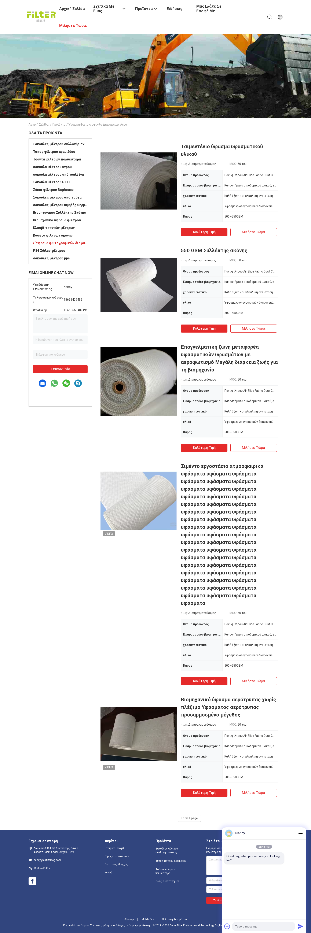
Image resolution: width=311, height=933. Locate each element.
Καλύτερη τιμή (204, 232)
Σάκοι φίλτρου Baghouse (53, 190)
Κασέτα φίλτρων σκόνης (53, 235)
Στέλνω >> (220, 900)
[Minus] (300, 833)
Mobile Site (148, 919)
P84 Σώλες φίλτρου (49, 251)
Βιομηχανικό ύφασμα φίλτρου (57, 220)
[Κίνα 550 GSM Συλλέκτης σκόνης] (138, 284)
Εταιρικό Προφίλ (115, 848)
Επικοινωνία (60, 369)
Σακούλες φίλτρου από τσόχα (57, 197)
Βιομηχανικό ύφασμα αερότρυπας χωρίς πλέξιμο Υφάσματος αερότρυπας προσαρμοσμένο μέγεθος (228, 707)
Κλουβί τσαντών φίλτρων (54, 228)
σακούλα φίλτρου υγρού (52, 167)
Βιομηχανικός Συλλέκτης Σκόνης (59, 213)
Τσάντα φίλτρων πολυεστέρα (57, 159)
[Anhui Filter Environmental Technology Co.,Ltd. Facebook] (32, 881)
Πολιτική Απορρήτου (174, 919)
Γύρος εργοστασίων (117, 856)
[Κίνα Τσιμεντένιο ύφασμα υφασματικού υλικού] (138, 180)
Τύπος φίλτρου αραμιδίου (54, 152)
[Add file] (227, 926)
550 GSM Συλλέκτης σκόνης (214, 250)
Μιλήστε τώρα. (254, 232)
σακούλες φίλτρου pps (51, 258)
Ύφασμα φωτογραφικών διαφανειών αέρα (62, 243)
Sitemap (129, 919)
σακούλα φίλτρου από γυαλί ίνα (58, 175)
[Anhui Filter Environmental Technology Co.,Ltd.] (41, 16)
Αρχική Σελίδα (38, 124)
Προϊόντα (58, 124)
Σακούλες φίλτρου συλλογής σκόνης (60, 144)
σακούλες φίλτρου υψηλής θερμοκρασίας (60, 205)
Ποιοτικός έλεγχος (116, 864)
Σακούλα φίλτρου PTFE (52, 182)
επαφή (108, 872)
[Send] (300, 926)
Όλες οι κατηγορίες (167, 881)
